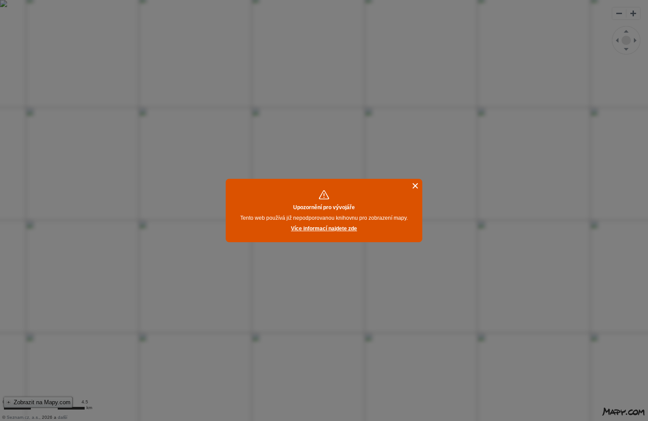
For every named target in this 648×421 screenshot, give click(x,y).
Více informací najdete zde (324, 228)
